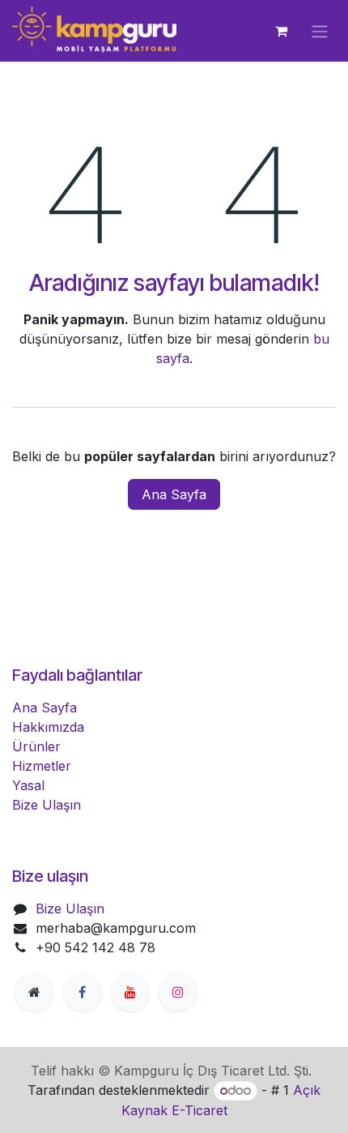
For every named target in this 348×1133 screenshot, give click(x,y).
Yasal (28, 785)
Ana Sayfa (174, 494)
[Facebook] (82, 992)
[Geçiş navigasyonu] (319, 31)
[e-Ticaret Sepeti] (281, 31)
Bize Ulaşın (46, 805)
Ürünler (36, 746)
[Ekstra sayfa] (34, 992)
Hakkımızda (48, 727)
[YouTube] (130, 992)
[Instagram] (178, 992)
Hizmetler (41, 766)
